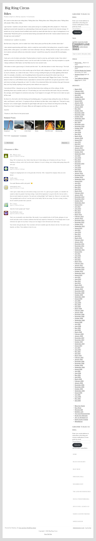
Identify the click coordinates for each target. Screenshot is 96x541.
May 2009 (78, 304)
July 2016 (77, 156)
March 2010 (78, 285)
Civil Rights (74, 41)
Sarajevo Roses (79, 74)
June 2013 (78, 208)
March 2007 (78, 355)
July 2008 (77, 324)
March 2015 (78, 171)
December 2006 (79, 361)
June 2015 (78, 167)
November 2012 (79, 222)
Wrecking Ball (79, 410)
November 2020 (79, 114)
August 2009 (78, 299)
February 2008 (79, 334)
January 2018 (79, 138)
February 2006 (79, 381)
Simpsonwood (79, 66)
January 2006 (79, 383)
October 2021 (79, 110)
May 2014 (78, 187)
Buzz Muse (78, 408)
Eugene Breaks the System (83, 70)
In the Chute (28, 131)
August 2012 (78, 228)
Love (87, 43)
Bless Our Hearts (80, 406)
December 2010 (79, 267)
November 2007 (79, 340)
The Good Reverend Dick (82, 413)
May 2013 (78, 210)
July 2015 (77, 165)
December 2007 (79, 338)
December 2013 (79, 197)
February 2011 (79, 263)
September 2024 (80, 99)
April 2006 (78, 377)
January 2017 (79, 148)
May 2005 (78, 398)
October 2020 (79, 116)
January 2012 (79, 242)
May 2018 (78, 134)
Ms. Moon (13, 155)
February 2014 (79, 193)
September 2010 (80, 273)
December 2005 (79, 385)
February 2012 (79, 240)
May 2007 (78, 351)
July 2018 (77, 130)
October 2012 (79, 224)
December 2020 (79, 112)
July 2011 (77, 253)
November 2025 (79, 93)
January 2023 (79, 107)
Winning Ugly (59, 131)
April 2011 (78, 259)
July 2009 (77, 300)
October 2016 (79, 152)
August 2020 (78, 120)
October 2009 (79, 295)
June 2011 (78, 255)
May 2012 (78, 234)
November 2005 (79, 387)
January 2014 (79, 195)
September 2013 (80, 203)
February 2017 (79, 146)
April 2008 (78, 330)
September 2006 (80, 367)
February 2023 (79, 105)
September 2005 (80, 391)
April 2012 (78, 236)
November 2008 (79, 316)
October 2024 (79, 97)
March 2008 (78, 332)
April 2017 (78, 144)
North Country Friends (81, 419)
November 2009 (79, 293)
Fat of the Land (49, 131)
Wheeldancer (79, 421)
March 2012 (78, 238)
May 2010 (78, 281)
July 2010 (77, 277)
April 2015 (78, 169)
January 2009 (79, 312)
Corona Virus (81, 41)
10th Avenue (9, 143)
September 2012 (80, 226)
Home (75, 454)
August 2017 (78, 140)
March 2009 (78, 308)
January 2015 (79, 173)
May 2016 (78, 159)
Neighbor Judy (79, 411)
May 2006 (78, 375)
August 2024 (78, 101)
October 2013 (79, 201)
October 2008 (79, 318)
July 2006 (77, 371)
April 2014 (78, 189)
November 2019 (79, 124)
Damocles (65, 143)
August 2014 (78, 181)
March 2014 (78, 191)
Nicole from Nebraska (81, 415)
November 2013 (79, 199)
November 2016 (79, 150)
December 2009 (79, 291)
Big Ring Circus (17, 8)
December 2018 (79, 126)
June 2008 (78, 326)
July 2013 (77, 206)
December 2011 (79, 244)
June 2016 (78, 157)
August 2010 (78, 275)
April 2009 (78, 306)
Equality (86, 41)
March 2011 (78, 261)
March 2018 (78, 136)
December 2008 (79, 314)
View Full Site (48, 534)
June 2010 (78, 279)
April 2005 (78, 400)
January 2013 (79, 218)
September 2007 (80, 344)
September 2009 (80, 297)
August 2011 (78, 251)
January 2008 (79, 336)
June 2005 (78, 396)
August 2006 (78, 369)
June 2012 (78, 232)
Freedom (77, 43)
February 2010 (79, 287)
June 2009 (78, 302)
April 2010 (78, 283)
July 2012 (77, 230)
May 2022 (78, 109)
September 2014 (80, 179)
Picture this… (79, 62)
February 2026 (79, 91)
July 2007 (77, 347)
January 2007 (79, 359)
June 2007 (78, 349)
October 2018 (79, 128)
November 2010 (79, 269)
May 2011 (78, 257)
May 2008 (78, 328)
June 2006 (78, 373)
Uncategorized (15, 135)
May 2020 (78, 122)
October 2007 (79, 342)
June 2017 (78, 142)
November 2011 (79, 246)
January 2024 (79, 103)
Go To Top (88, 528)
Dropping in (7, 131)
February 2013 (79, 216)
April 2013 (78, 212)
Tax (15, 131)
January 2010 (79, 289)
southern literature (84, 46)
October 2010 (79, 271)
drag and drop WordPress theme (27, 528)
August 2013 (78, 204)
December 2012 (79, 220)
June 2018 (78, 132)
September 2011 (80, 250)
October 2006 (79, 365)
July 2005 (77, 394)
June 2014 (78, 185)
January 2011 (79, 265)
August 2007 (78, 346)
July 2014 (77, 183)
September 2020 (80, 118)
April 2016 (78, 161)
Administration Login (78, 528)
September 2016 (80, 154)
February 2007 (79, 357)
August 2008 (78, 322)
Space (75, 48)
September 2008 (80, 320)
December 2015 (79, 163)
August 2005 (78, 393)
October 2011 (79, 248)
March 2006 (78, 379)
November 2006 (79, 363)
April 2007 (78, 353)
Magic (75, 46)
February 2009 (79, 310)
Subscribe (77, 32)
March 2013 (78, 214)
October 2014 (79, 177)
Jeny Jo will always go (81, 417)
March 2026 (78, 89)
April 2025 (78, 95)
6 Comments (30, 16)
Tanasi (36, 131)
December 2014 (79, 175)
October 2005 (79, 389)
